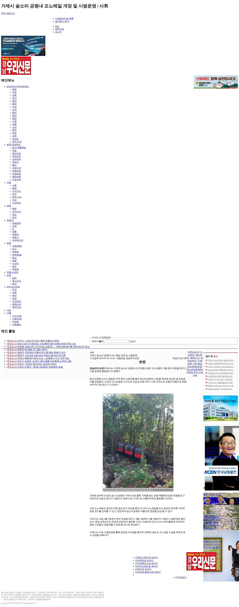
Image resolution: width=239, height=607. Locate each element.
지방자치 (16, 159)
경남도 (15, 139)
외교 (14, 214)
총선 (14, 165)
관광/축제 (17, 246)
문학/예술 (17, 255)
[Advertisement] (114, 573)
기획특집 (16, 324)
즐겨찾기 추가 (62, 21)
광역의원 (16, 177)
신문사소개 (193, 352)
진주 (14, 92)
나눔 (9, 310)
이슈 (14, 200)
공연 (14, 266)
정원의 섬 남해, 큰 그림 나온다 (27, 349)
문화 (9, 243)
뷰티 (14, 295)
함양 (14, 118)
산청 (14, 121)
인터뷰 (15, 322)
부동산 (15, 237)
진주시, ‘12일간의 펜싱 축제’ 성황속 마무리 (33, 341)
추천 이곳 (17, 142)
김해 (14, 95)
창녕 (14, 115)
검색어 (97, 341)
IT (13, 229)
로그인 (58, 32)
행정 (14, 188)
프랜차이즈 (17, 240)
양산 (14, 98)
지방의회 (16, 174)
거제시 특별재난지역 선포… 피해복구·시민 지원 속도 (38, 358)
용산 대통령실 (19, 147)
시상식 (15, 263)
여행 (14, 292)
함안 (14, 113)
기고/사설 (17, 316)
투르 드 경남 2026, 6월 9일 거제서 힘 (222, 360)
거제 (14, 107)
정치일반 (16, 156)
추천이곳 (16, 307)
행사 (14, 284)
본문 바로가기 (8, 13)
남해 (14, 124)
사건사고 (16, 191)
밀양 (14, 101)
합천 (14, 130)
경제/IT (10, 220)
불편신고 (194, 358)
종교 (14, 258)
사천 (14, 110)
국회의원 (16, 171)
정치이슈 (16, 153)
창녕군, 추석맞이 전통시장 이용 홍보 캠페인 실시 (36, 352)
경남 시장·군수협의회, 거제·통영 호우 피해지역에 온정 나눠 (41, 344)
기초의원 (16, 179)
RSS (57, 26)
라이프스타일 (13, 287)
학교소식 (16, 281)
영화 (14, 260)
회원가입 (59, 29)
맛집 (14, 298)
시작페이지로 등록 (64, 18)
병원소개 (16, 304)
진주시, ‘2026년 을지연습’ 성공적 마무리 (32, 364)
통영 (14, 104)
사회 (9, 182)
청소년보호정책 (194, 369)
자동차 (15, 234)
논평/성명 (17, 319)
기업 (14, 226)
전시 (14, 249)
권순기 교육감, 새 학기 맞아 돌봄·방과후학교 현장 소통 (39, 361)
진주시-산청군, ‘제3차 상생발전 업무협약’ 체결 (35, 367)
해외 (14, 209)
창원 (14, 89)
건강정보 (16, 301)
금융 (14, 231)
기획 (9, 313)
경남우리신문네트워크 (18, 86)
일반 (14, 217)
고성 (14, 127)
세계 (9, 206)
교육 (9, 275)
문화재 (15, 252)
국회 (14, 150)
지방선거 (16, 168)
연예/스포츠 (12, 272)
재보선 (15, 162)
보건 (14, 194)
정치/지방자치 (13, 145)
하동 (14, 133)
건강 (14, 290)
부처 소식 (17, 197)
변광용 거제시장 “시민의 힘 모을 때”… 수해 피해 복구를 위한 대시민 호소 (48, 346)
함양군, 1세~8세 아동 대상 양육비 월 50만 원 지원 (36, 355)
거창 (14, 136)
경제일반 (16, 223)
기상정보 (16, 203)
